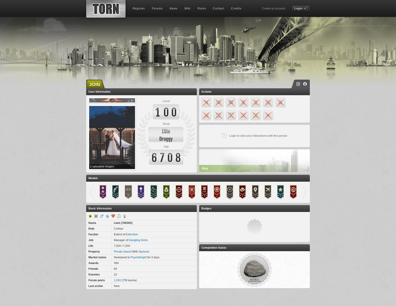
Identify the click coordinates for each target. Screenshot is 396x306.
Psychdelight (139, 257)
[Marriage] (113, 216)
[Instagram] (298, 84)
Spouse (143, 251)
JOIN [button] (94, 84)
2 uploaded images (102, 166)
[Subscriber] (107, 216)
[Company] (119, 216)
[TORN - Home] (106, 9)
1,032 (117, 280)
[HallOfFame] (96, 216)
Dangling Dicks (138, 240)
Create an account (273, 8)
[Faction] (124, 216)
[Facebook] (305, 84)
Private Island (122, 251)
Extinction (132, 234)
